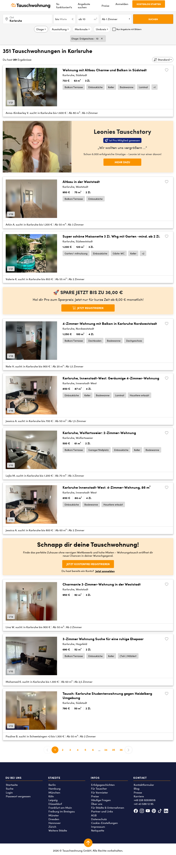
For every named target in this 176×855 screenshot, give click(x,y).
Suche (9, 788)
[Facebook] (135, 811)
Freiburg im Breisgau (61, 811)
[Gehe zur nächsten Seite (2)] (128, 749)
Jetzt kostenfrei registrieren (88, 564)
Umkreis (101, 29)
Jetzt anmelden (105, 571)
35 (113, 749)
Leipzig (53, 800)
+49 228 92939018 (144, 800)
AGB (94, 815)
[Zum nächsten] (52, 87)
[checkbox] (127, 29)
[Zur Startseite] (30, 5)
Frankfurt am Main (60, 807)
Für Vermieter (99, 792)
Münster (53, 815)
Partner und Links (102, 811)
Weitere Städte (57, 830)
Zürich (52, 826)
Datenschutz (99, 819)
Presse (138, 792)
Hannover (54, 823)
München (54, 792)
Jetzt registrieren (90, 308)
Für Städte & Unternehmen (107, 807)
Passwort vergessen (18, 796)
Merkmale (81, 29)
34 (105, 749)
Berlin (52, 784)
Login (9, 792)
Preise (95, 796)
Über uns (96, 804)
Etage (40, 29)
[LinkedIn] (166, 811)
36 (121, 749)
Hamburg (54, 788)
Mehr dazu (122, 162)
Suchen (153, 19)
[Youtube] (147, 811)
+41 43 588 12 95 (143, 804)
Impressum (98, 826)
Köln (51, 796)
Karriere (139, 796)
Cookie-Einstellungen (104, 823)
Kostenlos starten (149, 4)
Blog (136, 788)
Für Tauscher (99, 788)
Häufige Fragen (101, 800)
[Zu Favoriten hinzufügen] (166, 70)
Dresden (53, 819)
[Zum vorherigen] (11, 87)
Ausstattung (59, 29)
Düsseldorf (55, 804)
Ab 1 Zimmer (109, 19)
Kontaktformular (144, 784)
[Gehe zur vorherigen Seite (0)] (47, 749)
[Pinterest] (154, 811)
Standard (164, 59)
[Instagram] (141, 811)
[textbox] (64, 19)
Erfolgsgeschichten (103, 784)
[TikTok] (160, 811)
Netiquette (97, 830)
